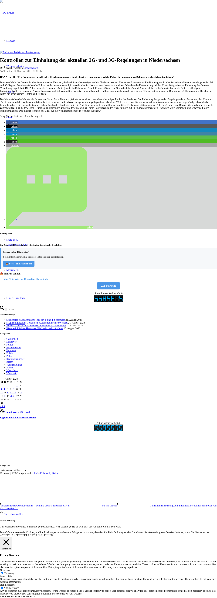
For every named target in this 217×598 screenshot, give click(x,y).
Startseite (10, 40)
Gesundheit (12, 339)
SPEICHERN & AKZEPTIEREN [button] (17, 596)
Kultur (9, 344)
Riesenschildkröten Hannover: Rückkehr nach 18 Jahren (34, 328)
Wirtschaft (11, 373)
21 (14, 396)
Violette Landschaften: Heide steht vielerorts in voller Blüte (36, 325)
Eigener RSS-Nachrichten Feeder (18, 417)
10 (1, 392)
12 (8, 392)
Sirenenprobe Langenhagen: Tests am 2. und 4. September (35, 319)
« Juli (2, 406)
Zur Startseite (108, 285)
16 (21, 392)
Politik (9, 353)
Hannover (11, 341)
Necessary (9, 573)
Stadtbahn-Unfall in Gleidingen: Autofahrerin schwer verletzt (37, 322)
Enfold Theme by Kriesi (46, 473)
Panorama (11, 350)
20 (11, 396)
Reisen (9, 361)
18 (5, 396)
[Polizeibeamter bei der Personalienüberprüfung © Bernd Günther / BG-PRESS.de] (20, 52)
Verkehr (10, 367)
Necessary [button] (5, 570)
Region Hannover (15, 359)
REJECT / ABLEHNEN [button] (40, 535)
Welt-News (12, 370)
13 (11, 392)
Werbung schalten (15, 66)
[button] (12, 122)
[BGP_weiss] (7, 12)
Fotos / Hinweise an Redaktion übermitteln (25, 279)
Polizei (9, 356)
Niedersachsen (30, 68)
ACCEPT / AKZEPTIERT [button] (13, 535)
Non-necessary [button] (7, 584)
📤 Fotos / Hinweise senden (19, 264)
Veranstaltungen (14, 364)
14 (14, 392)
